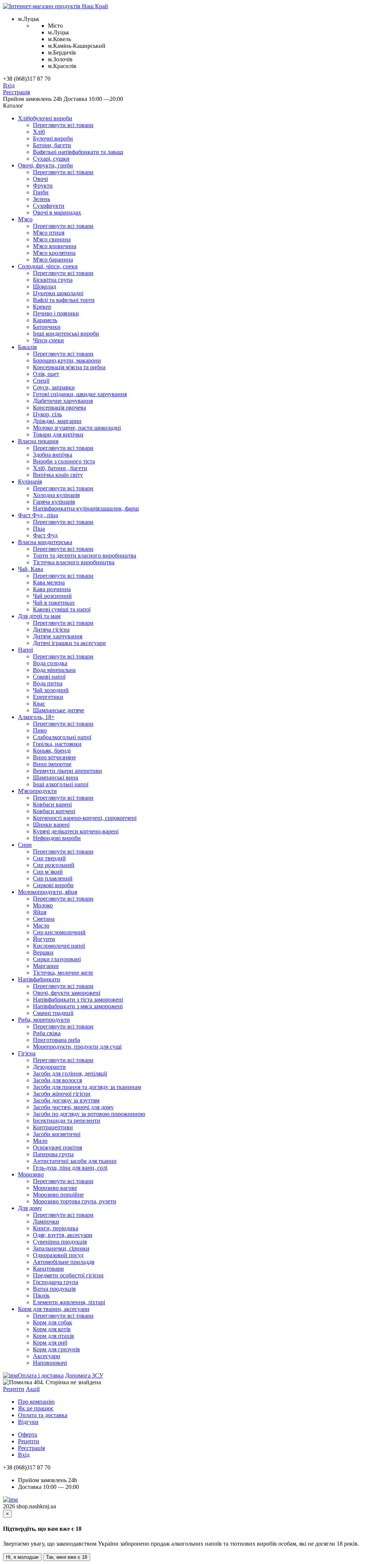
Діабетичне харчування (63, 401)
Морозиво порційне (58, 1194)
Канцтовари (48, 1268)
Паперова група (53, 1154)
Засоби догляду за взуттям (66, 1100)
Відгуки (28, 1422)
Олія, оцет (46, 374)
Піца (39, 528)
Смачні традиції (53, 1013)
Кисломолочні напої (59, 946)
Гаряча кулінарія (54, 502)
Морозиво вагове (55, 1188)
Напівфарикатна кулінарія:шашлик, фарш (86, 508)
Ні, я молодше (22, 1557)
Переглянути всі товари (63, 125)
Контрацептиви (53, 1127)
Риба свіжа (47, 1033)
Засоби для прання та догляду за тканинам (87, 1087)
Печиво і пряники (56, 313)
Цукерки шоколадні (58, 293)
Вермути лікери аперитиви (67, 771)
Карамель (45, 320)
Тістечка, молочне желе (63, 972)
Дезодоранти (49, 1067)
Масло (41, 925)
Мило (40, 1141)
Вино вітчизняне (54, 757)
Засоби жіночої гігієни (62, 1094)
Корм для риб (50, 1342)
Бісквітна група (53, 280)
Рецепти (13, 1389)
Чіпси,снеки (48, 340)
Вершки (43, 952)
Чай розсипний (52, 596)
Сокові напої (49, 676)
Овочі (40, 179)
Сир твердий (49, 858)
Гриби (41, 192)
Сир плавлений (53, 878)
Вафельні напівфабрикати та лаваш (78, 152)
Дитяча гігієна (51, 629)
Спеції (41, 380)
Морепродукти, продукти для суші (77, 1046)
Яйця (39, 912)
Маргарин (46, 966)
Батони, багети (52, 145)
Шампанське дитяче (58, 710)
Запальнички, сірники (61, 1248)
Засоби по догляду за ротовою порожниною (89, 1114)
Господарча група (55, 1282)
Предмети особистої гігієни (68, 1275)
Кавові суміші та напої (62, 609)
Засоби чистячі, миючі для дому (73, 1107)
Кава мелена (49, 582)
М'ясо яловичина (54, 246)
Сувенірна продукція (60, 1241)
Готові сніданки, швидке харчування (80, 394)
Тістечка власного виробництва (73, 562)
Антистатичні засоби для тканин (75, 1161)
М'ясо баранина (53, 259)
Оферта (27, 1434)
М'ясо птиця (48, 232)
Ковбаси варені (52, 804)
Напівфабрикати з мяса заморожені (78, 1006)
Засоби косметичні (56, 1134)
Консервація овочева (59, 407)
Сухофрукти (48, 206)
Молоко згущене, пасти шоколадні (77, 428)
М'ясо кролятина (54, 253)
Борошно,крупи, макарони (67, 360)
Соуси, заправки (54, 387)
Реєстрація (16, 92)
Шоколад (44, 286)
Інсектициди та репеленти (66, 1120)
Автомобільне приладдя (63, 1262)
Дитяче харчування (57, 636)
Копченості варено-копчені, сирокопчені (85, 818)
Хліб (39, 132)
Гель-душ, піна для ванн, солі (70, 1167)
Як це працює (35, 1408)
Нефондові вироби (57, 838)
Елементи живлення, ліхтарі (69, 1302)
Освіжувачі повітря (57, 1147)
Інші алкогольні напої (60, 784)
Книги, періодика (55, 1228)
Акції (33, 1389)
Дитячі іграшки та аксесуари (69, 643)
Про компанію (36, 1401)
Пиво (40, 730)
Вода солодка (50, 663)
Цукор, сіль (47, 414)
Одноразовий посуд (58, 1255)
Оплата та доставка (42, 1415)
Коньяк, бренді (52, 750)
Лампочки (46, 1221)
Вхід (9, 85)
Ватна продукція (54, 1289)
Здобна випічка (52, 454)
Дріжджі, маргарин (57, 421)
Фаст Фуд (45, 535)
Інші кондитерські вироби (66, 333)
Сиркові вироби (53, 885)
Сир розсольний (53, 865)
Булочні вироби (53, 138)
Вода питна (47, 683)
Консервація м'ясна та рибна (69, 367)
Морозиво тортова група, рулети (74, 1201)
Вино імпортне (52, 764)
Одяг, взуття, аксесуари (62, 1235)
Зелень (41, 199)
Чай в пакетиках (54, 602)
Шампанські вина (55, 777)
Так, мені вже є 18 (66, 1557)
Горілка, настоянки (57, 744)
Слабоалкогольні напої (62, 737)
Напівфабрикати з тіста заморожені (78, 999)
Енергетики (48, 697)
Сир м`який (48, 872)
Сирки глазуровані (57, 959)
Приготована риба (56, 1040)
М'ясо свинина (52, 239)
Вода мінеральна (54, 670)
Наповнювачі (50, 1363)
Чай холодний (51, 690)
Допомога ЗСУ (84, 1375)
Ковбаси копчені (54, 811)
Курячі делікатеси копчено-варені (76, 831)
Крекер (42, 306)
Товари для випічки (58, 434)
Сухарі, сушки (51, 158)
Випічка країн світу (58, 475)
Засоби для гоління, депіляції (70, 1073)
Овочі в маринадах (57, 212)
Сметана (44, 919)
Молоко (43, 905)
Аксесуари (46, 1356)
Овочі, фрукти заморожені (66, 993)
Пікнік (41, 1295)
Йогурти (44, 939)
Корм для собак (52, 1322)
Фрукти (43, 185)
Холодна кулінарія (56, 495)
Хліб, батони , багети (60, 468)
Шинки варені (51, 824)
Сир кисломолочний (59, 932)
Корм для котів (52, 1329)
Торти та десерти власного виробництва (84, 555)
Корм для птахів (53, 1336)
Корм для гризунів (56, 1349)
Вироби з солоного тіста (64, 461)
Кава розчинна (52, 589)
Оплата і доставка (41, 1375)
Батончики (47, 327)
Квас (39, 703)
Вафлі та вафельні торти (64, 300)
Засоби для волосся (57, 1080)
